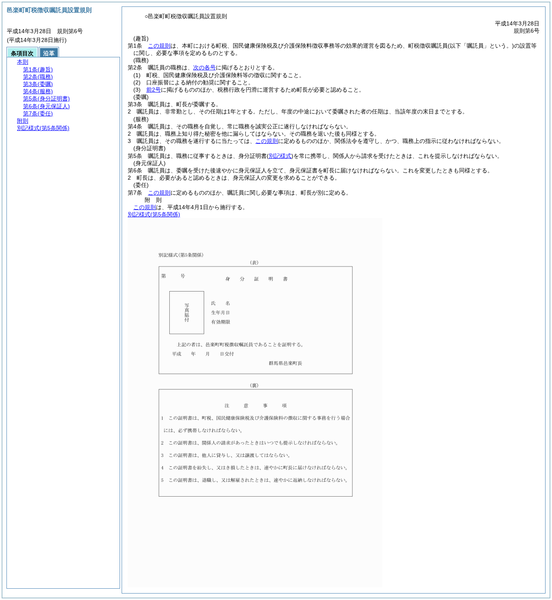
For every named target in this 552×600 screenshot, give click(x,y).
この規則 (159, 45)
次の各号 (204, 67)
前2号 (153, 89)
